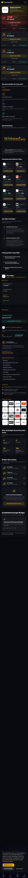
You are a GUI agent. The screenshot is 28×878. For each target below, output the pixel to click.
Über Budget (5, 372)
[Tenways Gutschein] (24, 410)
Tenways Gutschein (22, 204)
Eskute (7, 176)
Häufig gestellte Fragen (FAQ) (9, 369)
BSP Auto (21, 190)
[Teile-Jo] (11, 416)
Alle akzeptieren (8, 865)
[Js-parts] (24, 422)
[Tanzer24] (5, 416)
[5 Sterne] (15, 528)
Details (14, 28)
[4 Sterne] (12, 528)
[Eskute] (17, 404)
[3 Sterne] (10, 528)
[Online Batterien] (24, 416)
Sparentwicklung (6, 365)
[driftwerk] (17, 410)
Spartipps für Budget (7, 367)
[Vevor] (24, 404)
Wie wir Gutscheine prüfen (7, 352)
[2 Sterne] (7, 528)
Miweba (8, 164)
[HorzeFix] (11, 422)
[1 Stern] (5, 528)
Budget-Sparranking (7, 376)
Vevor (20, 176)
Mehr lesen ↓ (5, 280)
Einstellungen (19, 868)
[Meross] (5, 422)
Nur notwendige (8, 868)
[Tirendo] (11, 404)
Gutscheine (5, 360)
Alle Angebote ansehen (14, 321)
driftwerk (8, 204)
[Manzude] (17, 416)
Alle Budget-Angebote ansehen (14, 503)
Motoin (7, 190)
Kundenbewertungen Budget (9, 379)
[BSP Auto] (11, 410)
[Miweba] (5, 404)
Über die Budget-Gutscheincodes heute (11, 374)
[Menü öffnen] (25, 2)
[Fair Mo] (17, 422)
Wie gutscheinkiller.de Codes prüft (10, 362)
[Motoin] (5, 410)
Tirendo (21, 164)
